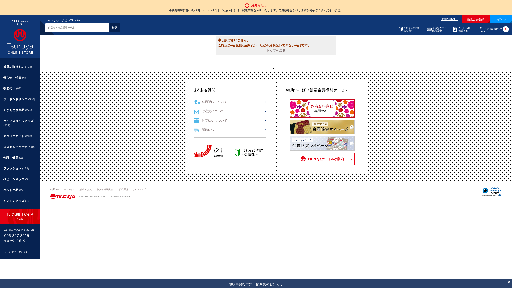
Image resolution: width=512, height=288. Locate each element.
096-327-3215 (16, 235)
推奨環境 (123, 189)
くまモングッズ (16, 200)
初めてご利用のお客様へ (412, 29)
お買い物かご (497, 29)
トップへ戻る (276, 50)
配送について (211, 129)
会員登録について (214, 102)
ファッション (16, 168)
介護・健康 (13, 157)
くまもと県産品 (17, 110)
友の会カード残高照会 (439, 29)
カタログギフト (17, 136)
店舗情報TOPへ (449, 19)
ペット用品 (13, 190)
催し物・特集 (14, 77)
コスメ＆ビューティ (19, 146)
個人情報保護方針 (106, 189)
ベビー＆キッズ (16, 179)
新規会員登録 (475, 19)
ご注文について (213, 111)
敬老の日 (12, 88)
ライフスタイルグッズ (18, 123)
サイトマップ (139, 189)
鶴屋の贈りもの (17, 66)
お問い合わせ (85, 189)
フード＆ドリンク (19, 99)
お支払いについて (214, 120)
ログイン (500, 19)
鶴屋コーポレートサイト (62, 189)
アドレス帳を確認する (465, 29)
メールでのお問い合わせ (17, 252)
